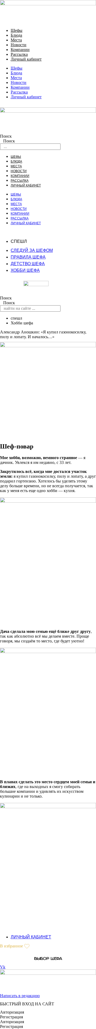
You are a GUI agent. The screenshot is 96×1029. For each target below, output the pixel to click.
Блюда (16, 35)
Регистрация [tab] (11, 1017)
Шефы (16, 30)
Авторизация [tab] (12, 1012)
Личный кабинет (26, 59)
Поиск (6, 136)
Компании (20, 49)
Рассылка (19, 54)
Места (16, 40)
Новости (18, 45)
